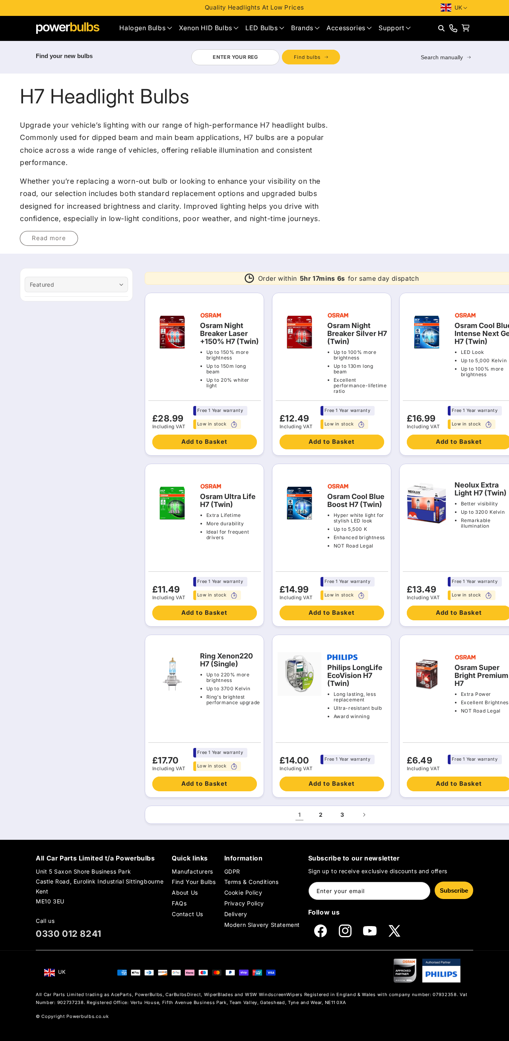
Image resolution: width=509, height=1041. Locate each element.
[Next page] (364, 814)
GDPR (232, 871)
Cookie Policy (243, 892)
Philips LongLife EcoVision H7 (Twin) (355, 676)
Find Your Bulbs (194, 881)
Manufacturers (192, 871)
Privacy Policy (244, 903)
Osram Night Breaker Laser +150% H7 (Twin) (229, 334)
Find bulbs (307, 57)
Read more (49, 238)
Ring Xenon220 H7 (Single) (226, 660)
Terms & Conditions (251, 881)
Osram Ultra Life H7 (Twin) (228, 501)
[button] (145, 28)
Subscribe (454, 890)
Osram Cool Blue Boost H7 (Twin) (356, 501)
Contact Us (187, 914)
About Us (185, 892)
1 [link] (299, 814)
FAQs (179, 903)
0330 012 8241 (68, 933)
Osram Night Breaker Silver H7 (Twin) (357, 334)
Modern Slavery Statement (262, 925)
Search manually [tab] (442, 57)
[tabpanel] (265, 57)
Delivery (235, 914)
